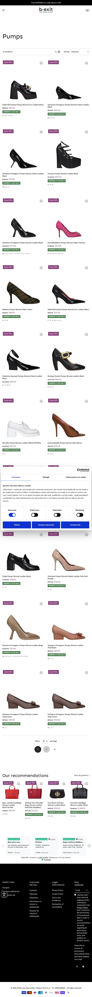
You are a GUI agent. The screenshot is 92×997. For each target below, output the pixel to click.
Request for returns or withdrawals (34, 913)
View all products (81, 775)
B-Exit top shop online (26, 988)
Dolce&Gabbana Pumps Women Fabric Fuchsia (66, 243)
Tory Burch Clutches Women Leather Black (56, 804)
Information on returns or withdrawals (35, 904)
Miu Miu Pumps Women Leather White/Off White (21, 443)
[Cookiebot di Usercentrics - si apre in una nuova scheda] (78, 470)
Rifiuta (17, 525)
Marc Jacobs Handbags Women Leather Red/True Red (11, 805)
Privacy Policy (57, 890)
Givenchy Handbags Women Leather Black (79, 804)
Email (78, 890)
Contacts (33, 890)
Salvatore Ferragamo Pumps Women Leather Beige (22, 645)
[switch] (34, 515)
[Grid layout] (59, 52)
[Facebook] (77, 966)
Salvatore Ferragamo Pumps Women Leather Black (22, 243)
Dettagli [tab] (46, 477)
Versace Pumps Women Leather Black (63, 174)
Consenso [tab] (16, 477)
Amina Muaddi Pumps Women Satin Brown (65, 443)
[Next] (55, 749)
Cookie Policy (57, 894)
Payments (33, 894)
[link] (89, 775)
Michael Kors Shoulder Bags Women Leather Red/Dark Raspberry (34, 805)
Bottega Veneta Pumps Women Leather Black (66, 376)
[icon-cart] (86, 10)
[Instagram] (83, 966)
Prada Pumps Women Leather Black (16, 576)
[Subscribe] (87, 890)
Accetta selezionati (46, 525)
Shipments (34, 898)
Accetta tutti (75, 525)
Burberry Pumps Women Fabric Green (17, 309)
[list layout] (56, 52)
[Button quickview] (41, 63)
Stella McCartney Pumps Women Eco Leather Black (23, 105)
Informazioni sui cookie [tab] (76, 477)
